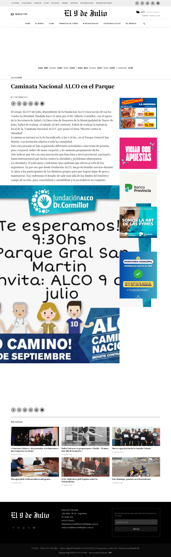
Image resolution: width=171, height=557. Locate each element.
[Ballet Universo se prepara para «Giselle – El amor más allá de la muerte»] (85, 436)
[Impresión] (36, 103)
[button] (144, 23)
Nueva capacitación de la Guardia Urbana (131, 448)
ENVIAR (136, 529)
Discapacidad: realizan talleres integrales (30, 479)
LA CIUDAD (16, 77)
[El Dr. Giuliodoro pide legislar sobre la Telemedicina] (85, 467)
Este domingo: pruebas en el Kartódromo (131, 479)
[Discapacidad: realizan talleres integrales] (35, 467)
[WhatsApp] (24, 103)
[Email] (30, 103)
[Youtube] (158, 3)
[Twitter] (153, 3)
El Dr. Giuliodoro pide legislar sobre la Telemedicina (79, 480)
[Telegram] (42, 103)
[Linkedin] (147, 3)
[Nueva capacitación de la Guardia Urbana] (136, 436)
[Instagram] (142, 3)
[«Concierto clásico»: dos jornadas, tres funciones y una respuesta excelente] (35, 436)
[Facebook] (137, 3)
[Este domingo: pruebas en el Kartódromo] (136, 467)
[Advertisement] (85, 45)
